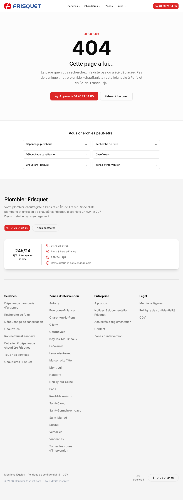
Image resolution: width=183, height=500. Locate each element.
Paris (52, 389)
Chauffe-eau (12, 329)
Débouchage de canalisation (23, 322)
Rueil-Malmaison (60, 396)
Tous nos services (16, 354)
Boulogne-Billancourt (63, 310)
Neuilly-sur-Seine (61, 382)
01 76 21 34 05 (168, 6)
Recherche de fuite (17, 314)
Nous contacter (46, 227)
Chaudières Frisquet (18, 362)
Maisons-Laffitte (60, 360)
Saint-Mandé (58, 417)
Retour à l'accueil (116, 96)
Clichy (53, 324)
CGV (142, 317)
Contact (99, 329)
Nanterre (55, 374)
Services (73, 6)
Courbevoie (57, 332)
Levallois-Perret (60, 353)
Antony (54, 303)
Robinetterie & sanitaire (19, 336)
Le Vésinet (56, 346)
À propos (100, 303)
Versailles (55, 432)
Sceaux (54, 425)
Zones (109, 6)
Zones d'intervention (108, 336)
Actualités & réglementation (112, 322)
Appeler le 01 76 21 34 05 (76, 96)
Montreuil (55, 367)
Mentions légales (151, 303)
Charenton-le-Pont (62, 317)
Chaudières (91, 6)
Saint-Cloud (57, 403)
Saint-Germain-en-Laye (65, 410)
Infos (120, 6)
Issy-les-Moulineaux (63, 339)
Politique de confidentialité (157, 310)
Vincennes (56, 439)
